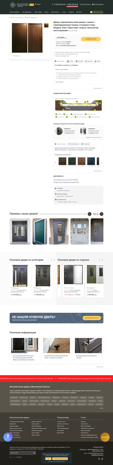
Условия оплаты (61, 421)
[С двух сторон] (27, 40)
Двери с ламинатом (37, 421)
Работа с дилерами (86, 426)
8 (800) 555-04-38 (72, 4)
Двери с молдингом (15, 432)
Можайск (32, 404)
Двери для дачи (69, 196)
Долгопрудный (82, 401)
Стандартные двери (62, 201)
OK (48, 458)
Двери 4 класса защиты (16, 428)
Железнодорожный (44, 397)
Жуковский (92, 401)
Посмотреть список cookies (60, 458)
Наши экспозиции (85, 430)
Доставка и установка (62, 423)
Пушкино (99, 397)
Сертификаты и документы (88, 428)
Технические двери (36, 426)
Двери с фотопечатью (15, 437)
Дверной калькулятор (92, 318)
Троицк (25, 401)
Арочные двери (35, 432)
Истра (100, 401)
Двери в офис (60, 196)
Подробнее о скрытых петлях (93, 137)
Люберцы (83, 397)
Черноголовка (34, 401)
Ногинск (91, 397)
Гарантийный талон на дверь (61, 180)
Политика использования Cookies (89, 437)
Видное (91, 404)
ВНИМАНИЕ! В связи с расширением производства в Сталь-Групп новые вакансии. (74, 378)
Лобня (25, 404)
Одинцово (41, 404)
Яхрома (54, 401)
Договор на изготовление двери (62, 182)
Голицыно (99, 404)
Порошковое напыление (63, 190)
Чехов (72, 404)
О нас (83, 417)
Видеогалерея (60, 432)
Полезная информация (63, 428)
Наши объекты (84, 432)
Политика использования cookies (56, 461)
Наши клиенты (84, 423)
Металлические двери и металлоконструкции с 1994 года (23, 5)
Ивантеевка (56, 397)
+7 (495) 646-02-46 (59, 4)
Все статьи (99, 366)
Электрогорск (45, 401)
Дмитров (33, 397)
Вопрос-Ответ (60, 426)
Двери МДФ (13, 423)
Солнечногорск (15, 401)
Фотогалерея (60, 430)
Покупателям (63, 417)
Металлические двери (19, 417)
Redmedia (19, 457)
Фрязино (64, 404)
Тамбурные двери (14, 426)
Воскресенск (23, 397)
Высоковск (71, 401)
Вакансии (83, 421)
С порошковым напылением (17, 421)
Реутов (50, 404)
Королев (65, 397)
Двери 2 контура (72, 201)
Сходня (57, 404)
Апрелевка (14, 397)
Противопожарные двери (16, 430)
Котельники (74, 397)
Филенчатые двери (14, 435)
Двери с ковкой (35, 435)
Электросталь (81, 404)
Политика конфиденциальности (89, 435)
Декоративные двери (37, 430)
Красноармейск (15, 404)
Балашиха (62, 401)
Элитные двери (35, 423)
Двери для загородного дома (39, 428)
